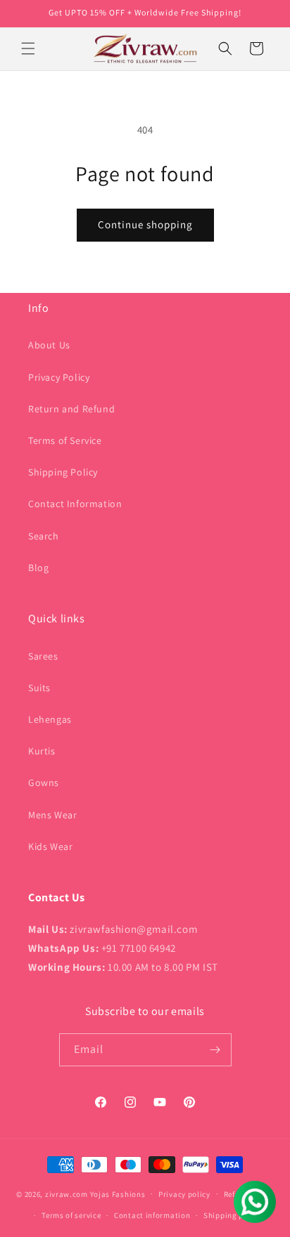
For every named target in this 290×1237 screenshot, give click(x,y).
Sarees (43, 656)
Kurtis (42, 751)
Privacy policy (184, 1194)
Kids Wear (50, 846)
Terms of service (71, 1215)
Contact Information (75, 503)
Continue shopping (145, 224)
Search (43, 536)
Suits (39, 687)
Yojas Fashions (118, 1193)
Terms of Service (65, 440)
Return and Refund (71, 408)
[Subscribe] (215, 1049)
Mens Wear (52, 815)
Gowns (43, 782)
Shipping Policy (63, 472)
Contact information (152, 1215)
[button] (28, 48)
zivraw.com (66, 1193)
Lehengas (50, 719)
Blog (38, 567)
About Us (49, 345)
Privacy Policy (58, 377)
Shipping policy (232, 1215)
